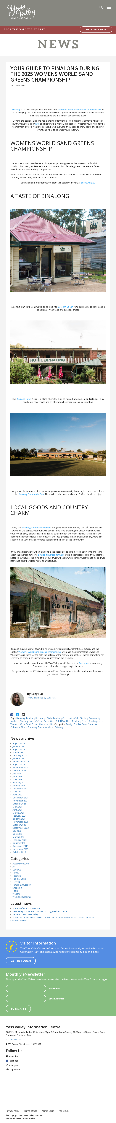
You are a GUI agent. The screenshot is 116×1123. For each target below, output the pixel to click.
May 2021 (17, 806)
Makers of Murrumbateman (26, 908)
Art (14, 866)
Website (16, 893)
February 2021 (20, 815)
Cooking (17, 869)
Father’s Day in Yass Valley (25, 914)
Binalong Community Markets (36, 527)
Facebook (84, 663)
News (84, 721)
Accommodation (21, 863)
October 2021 (19, 803)
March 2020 (18, 836)
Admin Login (48, 1110)
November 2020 (20, 821)
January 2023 (19, 785)
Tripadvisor (15, 1069)
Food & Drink (80, 724)
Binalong (16, 109)
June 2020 (17, 833)
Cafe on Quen (42, 721)
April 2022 (17, 794)
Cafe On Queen (65, 306)
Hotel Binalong (73, 721)
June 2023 (17, 776)
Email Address (56, 998)
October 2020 (19, 824)
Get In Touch (21, 960)
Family (69, 724)
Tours (41, 727)
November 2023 (20, 767)
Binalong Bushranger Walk (51, 554)
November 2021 (20, 800)
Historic (16, 881)
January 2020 (19, 842)
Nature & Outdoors (22, 884)
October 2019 (19, 852)
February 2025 (20, 755)
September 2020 (21, 827)
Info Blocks (63, 1110)
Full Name (54, 988)
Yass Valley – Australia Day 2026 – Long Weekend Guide (40, 911)
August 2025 (19, 749)
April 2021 (17, 809)
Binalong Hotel (23, 398)
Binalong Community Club (31, 494)
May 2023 (17, 779)
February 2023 (20, 782)
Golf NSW (60, 721)
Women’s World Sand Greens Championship (79, 109)
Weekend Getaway (54, 727)
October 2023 (19, 770)
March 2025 (18, 752)
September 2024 (21, 761)
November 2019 (20, 849)
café (37, 123)
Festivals (17, 875)
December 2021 (20, 797)
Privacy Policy (12, 1110)
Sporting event (96, 721)
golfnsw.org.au (88, 182)
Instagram (13, 1065)
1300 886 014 (14, 1039)
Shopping (32, 727)
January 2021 (19, 818)
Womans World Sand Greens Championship (31, 724)
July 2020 (17, 830)
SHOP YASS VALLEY (96, 29)
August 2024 (19, 764)
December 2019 (20, 846)
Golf (52, 721)
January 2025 (19, 758)
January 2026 (19, 746)
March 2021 (18, 812)
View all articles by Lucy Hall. (42, 697)
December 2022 (20, 788)
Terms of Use (30, 1110)
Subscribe (18, 1008)
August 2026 (19, 743)
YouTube (13, 1056)
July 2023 (17, 773)
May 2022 (17, 791)
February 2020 (20, 839)
